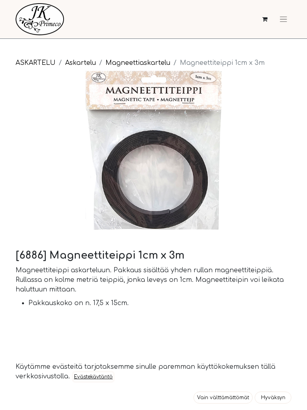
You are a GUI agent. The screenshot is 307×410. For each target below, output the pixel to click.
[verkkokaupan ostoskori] (264, 19)
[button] (223, 398)
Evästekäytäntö (93, 377)
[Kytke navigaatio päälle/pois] (283, 19)
